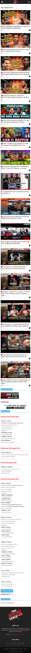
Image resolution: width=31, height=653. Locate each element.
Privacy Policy (6, 648)
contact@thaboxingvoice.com (18, 634)
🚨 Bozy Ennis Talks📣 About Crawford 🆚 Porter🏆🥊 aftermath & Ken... (15, 242)
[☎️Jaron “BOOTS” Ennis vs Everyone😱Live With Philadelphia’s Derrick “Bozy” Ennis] (15, 369)
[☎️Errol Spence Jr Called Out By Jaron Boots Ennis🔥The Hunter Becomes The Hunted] (15, 256)
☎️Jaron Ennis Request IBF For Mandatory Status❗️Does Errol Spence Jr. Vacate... (15, 167)
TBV (1, 30)
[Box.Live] (7, 594)
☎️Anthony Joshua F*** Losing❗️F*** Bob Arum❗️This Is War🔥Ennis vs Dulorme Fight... (15, 293)
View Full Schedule (7, 590)
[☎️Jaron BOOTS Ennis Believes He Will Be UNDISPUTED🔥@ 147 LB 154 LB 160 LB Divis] (15, 206)
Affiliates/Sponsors (14, 648)
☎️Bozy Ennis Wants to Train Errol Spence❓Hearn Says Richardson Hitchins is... (15, 97)
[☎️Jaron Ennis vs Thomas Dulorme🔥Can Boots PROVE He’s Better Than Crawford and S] (15, 311)
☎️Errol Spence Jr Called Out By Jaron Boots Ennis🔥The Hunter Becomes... (13, 267)
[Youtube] (23, 643)
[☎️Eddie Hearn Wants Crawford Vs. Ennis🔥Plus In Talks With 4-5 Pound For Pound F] (15, 40)
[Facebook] (7, 643)
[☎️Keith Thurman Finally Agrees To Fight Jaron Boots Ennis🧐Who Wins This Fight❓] (15, 134)
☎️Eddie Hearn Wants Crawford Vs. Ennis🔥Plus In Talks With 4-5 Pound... (15, 50)
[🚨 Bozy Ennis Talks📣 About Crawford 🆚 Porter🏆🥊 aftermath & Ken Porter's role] (15, 231)
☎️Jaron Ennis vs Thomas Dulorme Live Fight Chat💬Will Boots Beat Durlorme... (14, 355)
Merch (21, 648)
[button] (29, 2)
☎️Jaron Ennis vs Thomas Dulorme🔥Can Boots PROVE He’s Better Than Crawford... (15, 325)
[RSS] (15, 643)
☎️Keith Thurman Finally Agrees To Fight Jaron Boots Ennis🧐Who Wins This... (14, 144)
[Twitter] (19, 643)
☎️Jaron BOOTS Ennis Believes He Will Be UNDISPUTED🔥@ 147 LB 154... (15, 217)
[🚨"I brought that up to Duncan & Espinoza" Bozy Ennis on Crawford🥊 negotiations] (15, 181)
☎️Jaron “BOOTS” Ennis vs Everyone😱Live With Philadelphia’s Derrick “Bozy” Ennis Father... (15, 381)
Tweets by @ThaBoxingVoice (7, 603)
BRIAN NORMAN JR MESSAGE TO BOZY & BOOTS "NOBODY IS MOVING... (15, 27)
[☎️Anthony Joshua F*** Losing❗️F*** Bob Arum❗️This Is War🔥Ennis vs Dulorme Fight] (15, 281)
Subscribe (25, 648)
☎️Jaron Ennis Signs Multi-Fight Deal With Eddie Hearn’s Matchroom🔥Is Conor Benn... (15, 73)
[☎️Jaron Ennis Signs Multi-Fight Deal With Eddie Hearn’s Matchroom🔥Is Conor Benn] (15, 63)
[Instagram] (11, 643)
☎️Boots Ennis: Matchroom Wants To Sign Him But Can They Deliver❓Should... (15, 121)
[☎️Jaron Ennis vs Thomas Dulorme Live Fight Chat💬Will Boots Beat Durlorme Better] (15, 342)
